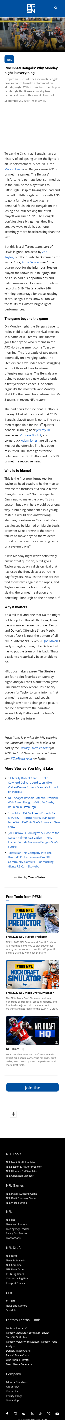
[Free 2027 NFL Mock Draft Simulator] (32, 974)
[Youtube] (57, 1414)
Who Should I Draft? (17, 1359)
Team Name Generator (19, 1364)
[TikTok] (40, 1414)
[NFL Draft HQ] (32, 1030)
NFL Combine (14, 1265)
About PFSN (13, 1386)
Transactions (13, 1237)
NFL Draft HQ (15, 1049)
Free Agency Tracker (17, 1228)
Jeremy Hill (44, 430)
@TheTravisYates (21, 758)
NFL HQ (10, 1219)
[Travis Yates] (9, 877)
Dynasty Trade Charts (18, 1350)
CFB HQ (10, 1301)
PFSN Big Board (15, 1274)
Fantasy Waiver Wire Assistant (23, 1341)
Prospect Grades (15, 1283)
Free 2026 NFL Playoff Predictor (26, 937)
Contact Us (12, 1391)
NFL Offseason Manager (20, 1175)
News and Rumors (16, 1224)
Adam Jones (29, 440)
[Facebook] (7, 1414)
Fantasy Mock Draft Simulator (23, 1332)
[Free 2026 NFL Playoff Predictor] (32, 918)
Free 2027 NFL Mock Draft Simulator (30, 993)
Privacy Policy (14, 1395)
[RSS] (32, 1414)
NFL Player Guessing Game (21, 1193)
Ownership (12, 1400)
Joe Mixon (51, 641)
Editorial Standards (17, 1382)
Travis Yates (36, 877)
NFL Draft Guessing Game (21, 1198)
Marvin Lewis (13, 169)
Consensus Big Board (18, 1278)
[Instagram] (15, 1414)
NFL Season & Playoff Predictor (24, 1166)
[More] (13, 1114)
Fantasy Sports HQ (16, 1328)
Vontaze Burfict (30, 435)
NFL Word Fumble (16, 1202)
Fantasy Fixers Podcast (35, 748)
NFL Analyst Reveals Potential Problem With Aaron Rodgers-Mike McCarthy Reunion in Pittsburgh (33, 802)
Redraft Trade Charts (18, 1355)
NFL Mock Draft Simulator (21, 1162)
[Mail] (23, 1414)
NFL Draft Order (15, 1269)
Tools (9, 929)
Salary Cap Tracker (16, 1233)
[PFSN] (33, 8)
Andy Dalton (30, 262)
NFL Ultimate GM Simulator (22, 1171)
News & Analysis (15, 1260)
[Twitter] (48, 1414)
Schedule (11, 1310)
